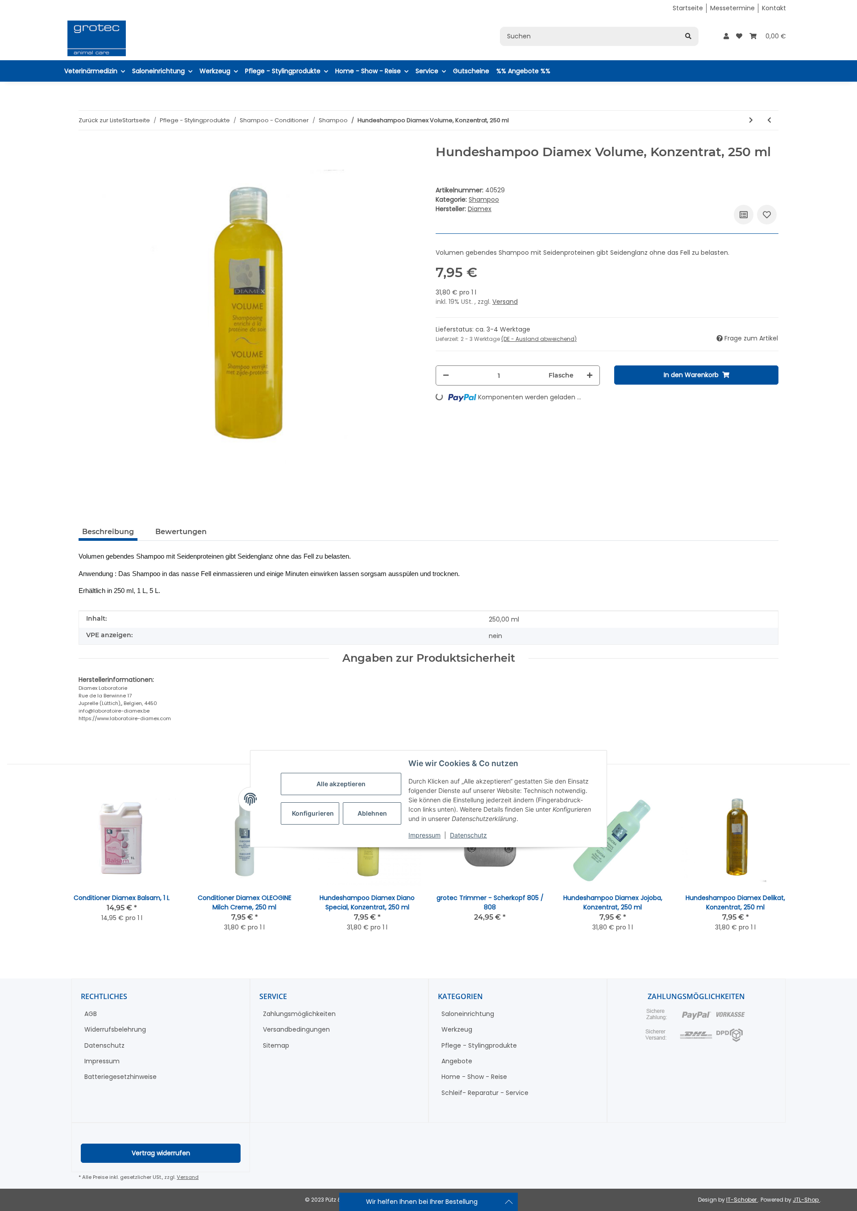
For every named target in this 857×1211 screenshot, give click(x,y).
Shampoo (484, 199)
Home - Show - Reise (474, 1076)
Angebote (456, 1061)
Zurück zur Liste (100, 120)
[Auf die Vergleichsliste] (743, 214)
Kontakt (774, 8)
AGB (90, 1013)
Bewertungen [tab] (181, 531)
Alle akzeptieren (341, 784)
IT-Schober (742, 1199)
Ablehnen (372, 813)
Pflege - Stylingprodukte (479, 1045)
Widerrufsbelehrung (115, 1029)
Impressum (424, 835)
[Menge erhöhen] (589, 375)
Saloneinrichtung (467, 1013)
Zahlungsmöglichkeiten (299, 1013)
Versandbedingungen (296, 1029)
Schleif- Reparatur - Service (484, 1092)
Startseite (688, 8)
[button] (726, 36)
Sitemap (276, 1045)
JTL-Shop (806, 1199)
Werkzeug (456, 1029)
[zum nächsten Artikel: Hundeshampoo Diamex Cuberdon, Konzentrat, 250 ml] (751, 120)
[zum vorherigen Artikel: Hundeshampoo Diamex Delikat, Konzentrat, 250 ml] (769, 120)
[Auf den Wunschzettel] (767, 214)
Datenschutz (468, 835)
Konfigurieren (313, 813)
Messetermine (732, 8)
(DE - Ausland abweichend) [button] (539, 339)
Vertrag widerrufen (161, 1153)
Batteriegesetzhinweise (120, 1076)
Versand (505, 301)
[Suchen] (688, 36)
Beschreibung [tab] (108, 531)
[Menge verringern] (446, 375)
